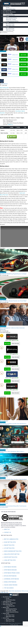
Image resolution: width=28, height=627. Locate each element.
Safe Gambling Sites (8, 13)
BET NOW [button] (23, 55)
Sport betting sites (4, 87)
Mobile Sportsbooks (10, 582)
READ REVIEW (15, 343)
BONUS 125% (15, 69)
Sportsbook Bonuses (10, 570)
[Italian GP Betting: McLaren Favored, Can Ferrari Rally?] (14, 287)
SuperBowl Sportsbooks (11, 579)
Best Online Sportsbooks (6, 48)
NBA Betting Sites (9, 545)
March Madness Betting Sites (12, 551)
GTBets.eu (10, 124)
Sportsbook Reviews (10, 567)
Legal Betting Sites (10, 15)
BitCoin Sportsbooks (10, 576)
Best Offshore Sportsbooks (9, 12)
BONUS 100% (15, 54)
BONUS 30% (15, 59)
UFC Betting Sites (9, 548)
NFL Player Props (10, 24)
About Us (6, 529)
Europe (7, 7)
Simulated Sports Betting (11, 554)
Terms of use (25, 591)
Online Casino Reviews (10, 585)
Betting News (6, 16)
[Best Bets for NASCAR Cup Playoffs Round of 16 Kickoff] (14, 260)
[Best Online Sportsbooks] (14, 3)
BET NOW (7, 343)
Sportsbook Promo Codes (12, 573)
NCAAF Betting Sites (10, 542)
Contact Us (7, 532)
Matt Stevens (4, 83)
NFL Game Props (10, 28)
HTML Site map (4, 592)
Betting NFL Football (11, 19)
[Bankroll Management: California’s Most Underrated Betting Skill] (14, 314)
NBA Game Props (10, 30)
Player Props (6, 22)
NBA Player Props (10, 25)
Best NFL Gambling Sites (11, 539)
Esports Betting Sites (10, 557)
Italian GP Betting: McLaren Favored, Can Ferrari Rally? (13, 301)
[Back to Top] (0, 626)
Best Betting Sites (7, 6)
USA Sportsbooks (7, 10)
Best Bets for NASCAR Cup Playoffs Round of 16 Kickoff (13, 274)
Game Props (6, 27)
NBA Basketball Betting (11, 18)
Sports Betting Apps (10, 9)
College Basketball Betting (12, 21)
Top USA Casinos (9, 588)
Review (9, 54)
